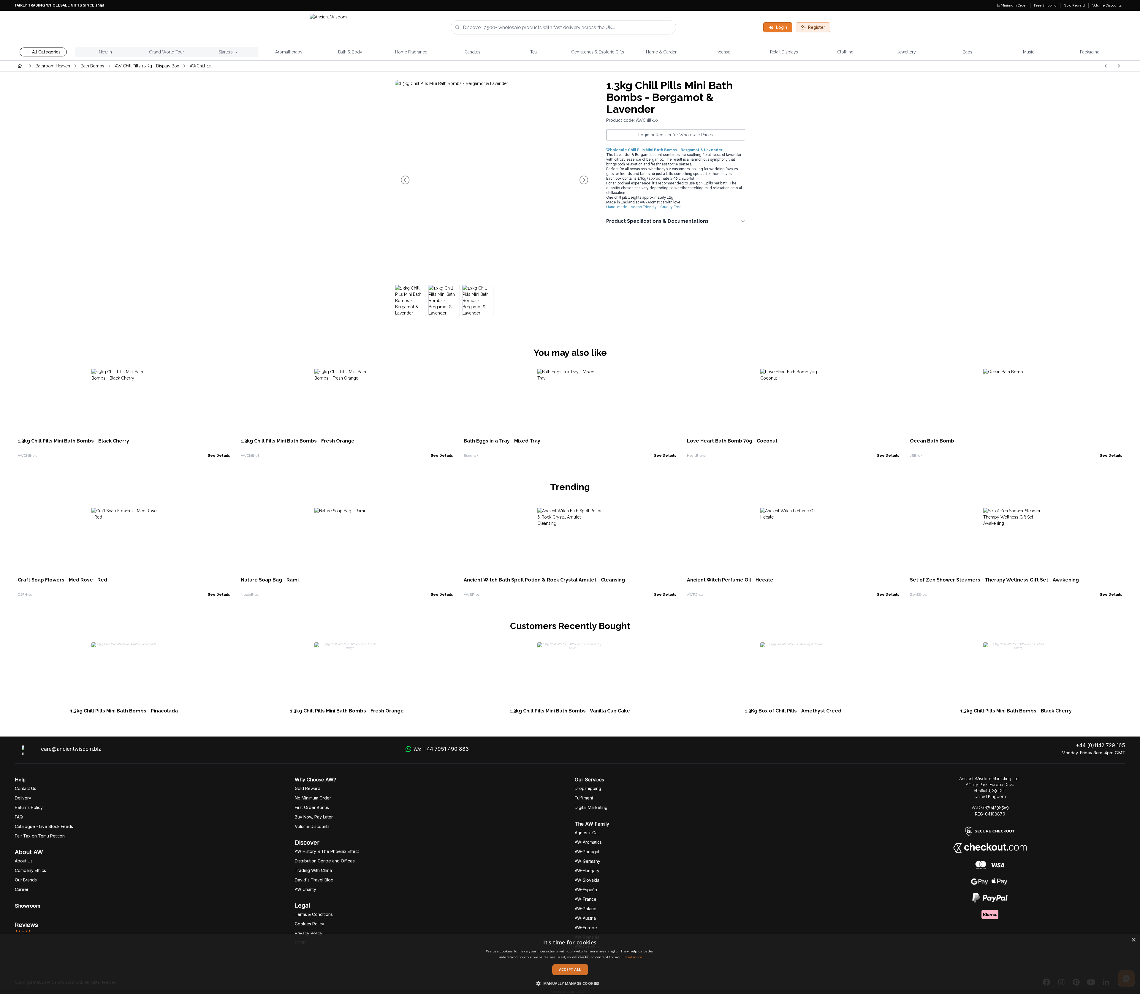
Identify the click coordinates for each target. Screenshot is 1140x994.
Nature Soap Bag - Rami (270, 580)
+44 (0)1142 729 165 (1100, 745)
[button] (570, 983)
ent (584, 797)
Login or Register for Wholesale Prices (675, 134)
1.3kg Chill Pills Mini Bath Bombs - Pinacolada (124, 711)
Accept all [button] (570, 969)
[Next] (1118, 66)
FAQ (19, 816)
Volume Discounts (1107, 5)
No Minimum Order (1011, 5)
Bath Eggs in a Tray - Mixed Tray (502, 441)
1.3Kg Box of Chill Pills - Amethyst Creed (793, 711)
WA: (441, 749)
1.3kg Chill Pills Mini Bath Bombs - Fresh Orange (297, 441)
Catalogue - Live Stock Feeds (44, 826)
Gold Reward (1074, 5)
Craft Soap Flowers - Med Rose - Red (62, 580)
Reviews (26, 924)
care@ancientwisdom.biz (71, 749)
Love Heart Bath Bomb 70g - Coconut (732, 441)
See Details (219, 455)
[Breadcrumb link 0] (20, 66)
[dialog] (570, 964)
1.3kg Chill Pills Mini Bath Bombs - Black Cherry (73, 441)
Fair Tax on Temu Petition (40, 835)
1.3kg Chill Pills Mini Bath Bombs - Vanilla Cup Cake (570, 711)
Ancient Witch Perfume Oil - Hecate (730, 580)
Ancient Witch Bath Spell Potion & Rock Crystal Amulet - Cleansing (544, 580)
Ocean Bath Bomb (932, 441)
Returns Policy (29, 807)
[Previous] (1106, 66)
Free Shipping (1045, 5)
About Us (24, 860)
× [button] (1133, 940)
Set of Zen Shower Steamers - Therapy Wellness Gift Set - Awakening (994, 580)
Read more (632, 957)
